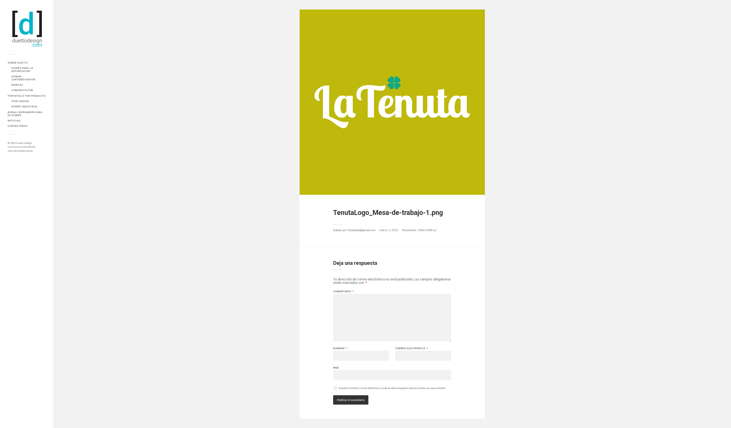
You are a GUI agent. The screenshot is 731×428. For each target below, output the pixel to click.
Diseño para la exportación (22, 70)
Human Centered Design (23, 78)
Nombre (340, 348)
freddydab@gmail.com (361, 230)
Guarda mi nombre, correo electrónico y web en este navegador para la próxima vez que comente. (392, 388)
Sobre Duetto (18, 62)
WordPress (29, 146)
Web (336, 367)
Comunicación (22, 90)
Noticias (14, 120)
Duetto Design (24, 143)
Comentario (343, 291)
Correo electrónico (411, 348)
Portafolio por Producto (26, 95)
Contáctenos (17, 126)
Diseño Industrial (24, 106)
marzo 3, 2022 (388, 230)
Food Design (20, 101)
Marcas (17, 84)
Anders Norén (25, 150)
